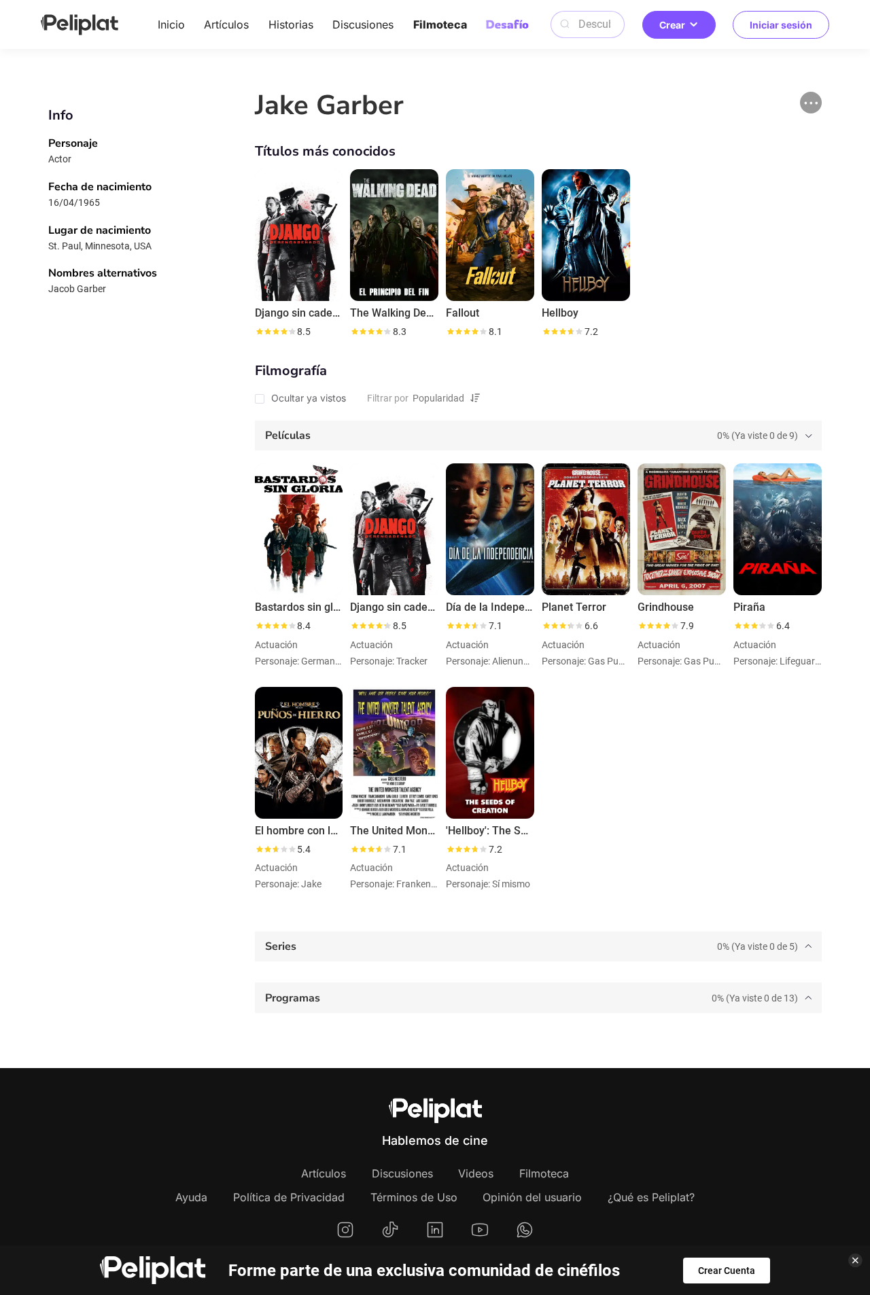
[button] (811, 102)
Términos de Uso (413, 1197)
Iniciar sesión (781, 25)
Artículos (226, 24)
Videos (475, 1173)
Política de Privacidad (289, 1197)
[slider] (275, 331)
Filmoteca (440, 24)
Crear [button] (672, 25)
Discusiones (363, 24)
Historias (290, 24)
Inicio (171, 24)
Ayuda (191, 1197)
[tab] (538, 435)
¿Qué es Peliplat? (651, 1197)
